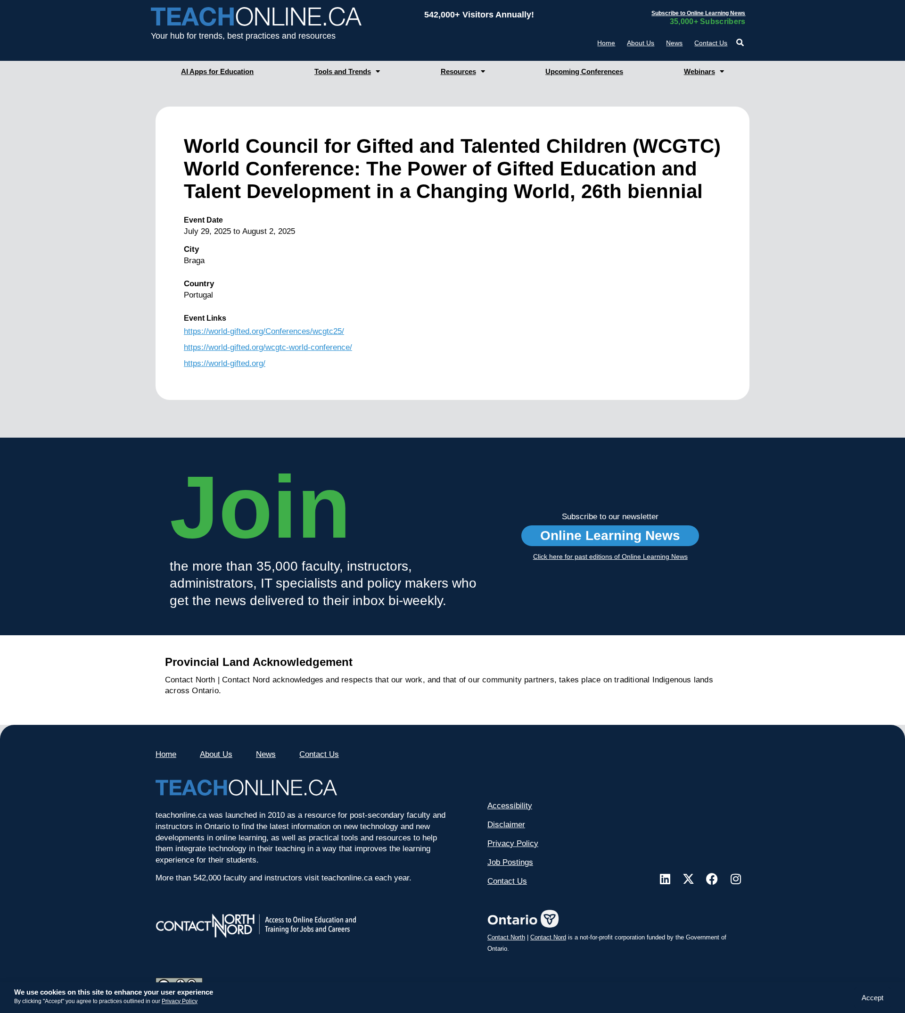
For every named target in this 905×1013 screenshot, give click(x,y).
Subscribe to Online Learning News (698, 13)
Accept (872, 998)
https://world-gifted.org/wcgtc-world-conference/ (268, 347)
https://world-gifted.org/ (224, 363)
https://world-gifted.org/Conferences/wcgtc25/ (264, 331)
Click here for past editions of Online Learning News (610, 556)
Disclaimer (506, 824)
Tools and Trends (342, 71)
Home (606, 43)
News (674, 43)
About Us (640, 43)
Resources (458, 71)
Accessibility (509, 805)
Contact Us (710, 43)
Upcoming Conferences (584, 71)
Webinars (699, 71)
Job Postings (510, 862)
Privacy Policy (179, 1001)
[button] (740, 42)
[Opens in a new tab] (665, 879)
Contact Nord (548, 937)
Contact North (506, 937)
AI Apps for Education (217, 71)
